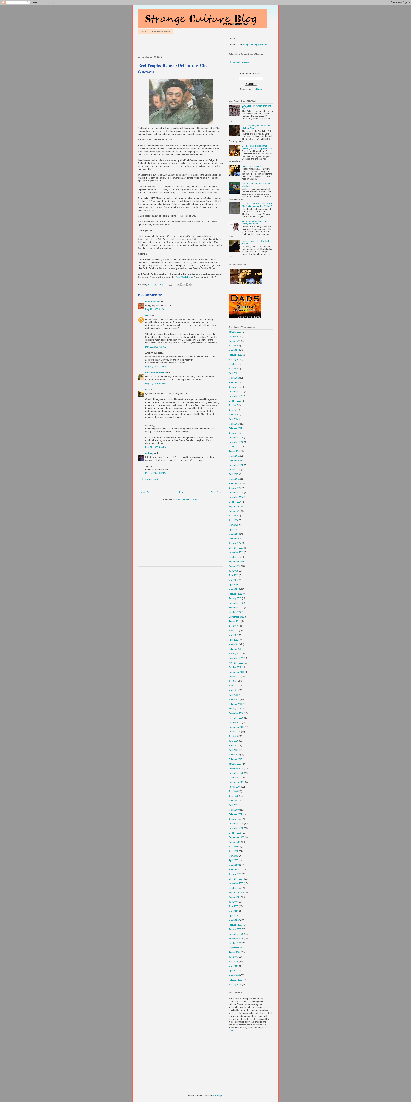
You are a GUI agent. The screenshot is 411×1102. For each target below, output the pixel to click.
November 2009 (236, 773)
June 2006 (233, 961)
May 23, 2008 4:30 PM (155, 473)
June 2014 (233, 520)
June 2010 (233, 741)
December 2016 (236, 437)
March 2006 (234, 975)
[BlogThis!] (181, 284)
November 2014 (236, 497)
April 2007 (233, 915)
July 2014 (233, 516)
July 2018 (233, 368)
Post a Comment (150, 479)
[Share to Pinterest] (190, 284)
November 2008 (236, 828)
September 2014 (236, 506)
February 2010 (235, 759)
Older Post (216, 492)
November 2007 (236, 883)
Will (147, 315)
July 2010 (233, 736)
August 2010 (234, 732)
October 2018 (235, 364)
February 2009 (235, 814)
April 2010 (233, 750)
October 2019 (235, 336)
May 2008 (233, 856)
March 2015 (234, 479)
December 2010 (236, 713)
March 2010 (234, 755)
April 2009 (233, 805)
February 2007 (235, 925)
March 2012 (234, 644)
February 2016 (235, 460)
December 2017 (236, 391)
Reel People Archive (161, 31)
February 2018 (235, 382)
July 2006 (233, 957)
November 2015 (236, 465)
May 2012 (233, 635)
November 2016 (236, 442)
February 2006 (235, 980)
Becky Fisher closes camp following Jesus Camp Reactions (257, 147)
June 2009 (233, 796)
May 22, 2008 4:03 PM (155, 447)
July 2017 (233, 405)
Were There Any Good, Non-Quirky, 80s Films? (255, 222)
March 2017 (234, 424)
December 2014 (236, 493)
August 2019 (234, 341)
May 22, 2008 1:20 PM (155, 366)
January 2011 (235, 709)
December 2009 (236, 768)
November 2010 (236, 718)
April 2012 (233, 640)
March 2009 (234, 810)
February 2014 (235, 538)
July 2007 (233, 902)
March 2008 (234, 865)
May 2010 (233, 745)
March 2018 (234, 378)
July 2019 (233, 345)
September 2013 (236, 561)
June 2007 (233, 906)
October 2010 (235, 722)
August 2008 (234, 842)
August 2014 (234, 511)
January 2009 (235, 819)
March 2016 (234, 456)
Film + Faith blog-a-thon (253, 166)
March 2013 (234, 589)
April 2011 (233, 695)
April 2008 (233, 860)
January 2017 (235, 433)
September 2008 (236, 837)
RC (146, 389)
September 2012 (236, 617)
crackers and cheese (155, 372)
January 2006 (235, 984)
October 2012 (235, 612)
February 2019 (235, 355)
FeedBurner (257, 89)
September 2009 (236, 782)
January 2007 (235, 929)
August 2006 (234, 952)
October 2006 (235, 943)
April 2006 (233, 971)
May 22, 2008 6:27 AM (155, 309)
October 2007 (235, 888)
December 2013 (236, 548)
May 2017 (233, 414)
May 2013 (233, 580)
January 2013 (235, 598)
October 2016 (235, 447)
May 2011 (233, 690)
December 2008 (236, 823)
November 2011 (236, 663)
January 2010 (235, 764)
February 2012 (235, 649)
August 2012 (234, 621)
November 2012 (236, 607)
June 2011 (233, 686)
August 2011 (234, 676)
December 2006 (236, 934)
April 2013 (233, 584)
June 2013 (233, 575)
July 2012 (233, 626)
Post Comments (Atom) (187, 499)
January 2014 (235, 543)
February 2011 (235, 704)
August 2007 (234, 897)
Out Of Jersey (152, 301)
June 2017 (233, 410)
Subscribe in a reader (239, 62)
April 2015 (233, 474)
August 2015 (234, 470)
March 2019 (234, 350)
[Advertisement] (175, 43)
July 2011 (233, 681)
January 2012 (235, 653)
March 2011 (234, 699)
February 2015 (235, 483)
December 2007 (236, 879)
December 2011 (236, 658)
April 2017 (233, 419)
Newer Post (145, 492)
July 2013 (233, 571)
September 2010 (236, 727)
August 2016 (234, 451)
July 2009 (233, 791)
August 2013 (234, 566)
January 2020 (235, 332)
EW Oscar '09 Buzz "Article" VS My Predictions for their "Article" (257, 204)
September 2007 (236, 892)
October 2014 (235, 502)
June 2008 (233, 851)
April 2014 (233, 529)
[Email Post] (170, 284)
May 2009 (233, 800)
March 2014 (234, 534)
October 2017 (235, 401)
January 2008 (235, 874)
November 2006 (236, 938)
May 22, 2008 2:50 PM (155, 383)
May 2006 (233, 966)
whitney (149, 453)
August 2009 (234, 787)
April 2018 (233, 373)
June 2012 (233, 630)
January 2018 (235, 387)
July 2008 (233, 846)
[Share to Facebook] (187, 284)
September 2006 (236, 948)
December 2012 (236, 603)
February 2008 (235, 869)
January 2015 (235, 488)
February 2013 (235, 594)
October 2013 (235, 557)
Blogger (218, 1095)
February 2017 (235, 428)
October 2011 (235, 667)
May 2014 (233, 525)
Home (143, 31)
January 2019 (235, 359)
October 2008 (235, 833)
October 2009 (235, 778)
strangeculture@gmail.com (255, 44)
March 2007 (234, 920)
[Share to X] (184, 284)
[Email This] (178, 284)
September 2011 (236, 672)
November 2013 (236, 552)
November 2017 (236, 396)
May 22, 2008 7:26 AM (155, 347)
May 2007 (233, 911)
